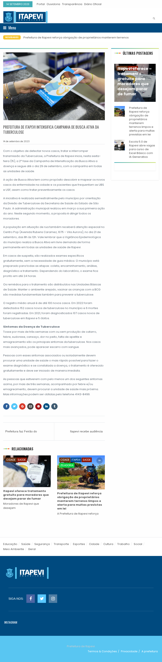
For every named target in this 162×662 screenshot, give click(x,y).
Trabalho (123, 544)
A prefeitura (150, 651)
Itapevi (76, 460)
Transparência (72, 4)
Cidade (10, 460)
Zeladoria (66, 465)
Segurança (42, 544)
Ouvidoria (53, 4)
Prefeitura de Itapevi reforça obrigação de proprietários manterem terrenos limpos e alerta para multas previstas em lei (76, 39)
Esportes (79, 544)
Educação (10, 544)
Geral (32, 549)
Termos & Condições (102, 651)
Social (138, 544)
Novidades (12, 37)
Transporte (61, 544)
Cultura (108, 544)
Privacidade (129, 651)
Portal (41, 4)
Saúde (22, 460)
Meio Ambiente (13, 549)
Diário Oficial (92, 4)
